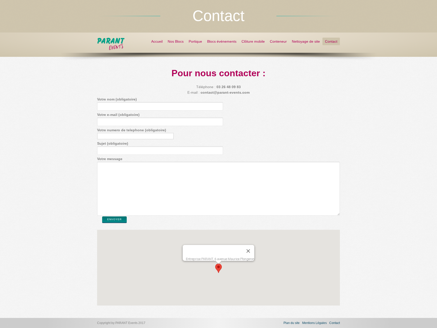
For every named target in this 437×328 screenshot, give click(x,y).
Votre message (109, 159)
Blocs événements (221, 41)
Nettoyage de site (306, 41)
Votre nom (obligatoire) (117, 99)
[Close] (248, 251)
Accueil (157, 41)
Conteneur (278, 41)
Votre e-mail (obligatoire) (118, 115)
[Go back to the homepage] (111, 48)
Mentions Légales (314, 323)
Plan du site (291, 323)
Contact (331, 41)
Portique (195, 41)
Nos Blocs (176, 41)
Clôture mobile (253, 41)
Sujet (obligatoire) (112, 143)
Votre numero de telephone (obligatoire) (131, 130)
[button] (218, 268)
